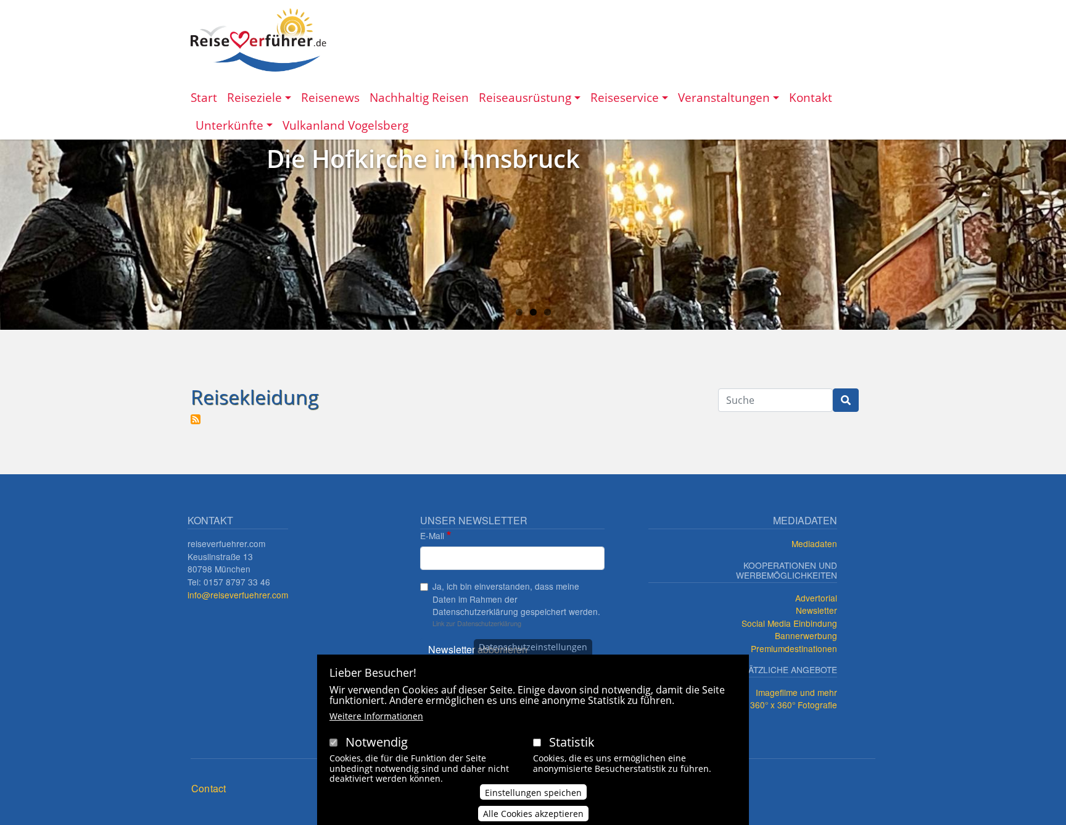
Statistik (572, 742)
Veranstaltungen (724, 97)
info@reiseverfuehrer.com (238, 594)
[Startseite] (258, 40)
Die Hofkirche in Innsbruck (423, 158)
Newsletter (816, 610)
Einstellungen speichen (533, 792)
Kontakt (810, 97)
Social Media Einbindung (789, 623)
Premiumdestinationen (794, 648)
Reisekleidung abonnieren (195, 419)
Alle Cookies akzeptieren (533, 813)
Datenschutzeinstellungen (533, 647)
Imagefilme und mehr (796, 692)
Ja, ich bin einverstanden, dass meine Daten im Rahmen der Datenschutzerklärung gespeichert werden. (516, 599)
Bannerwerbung (806, 635)
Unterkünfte (229, 125)
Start (204, 97)
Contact (208, 788)
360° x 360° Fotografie (793, 704)
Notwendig (376, 742)
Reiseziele (254, 97)
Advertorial (816, 598)
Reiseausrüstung (525, 97)
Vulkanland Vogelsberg (345, 125)
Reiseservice (624, 97)
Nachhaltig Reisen (419, 97)
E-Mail (432, 535)
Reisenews (330, 97)
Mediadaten (814, 543)
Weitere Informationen (376, 716)
